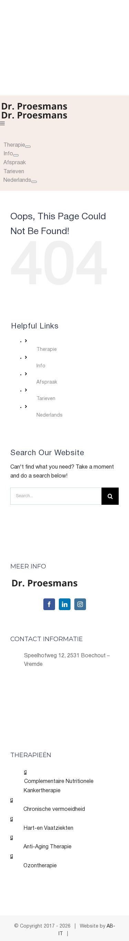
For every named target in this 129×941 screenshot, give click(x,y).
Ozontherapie (40, 866)
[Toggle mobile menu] (3, 123)
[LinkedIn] (65, 604)
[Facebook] (49, 604)
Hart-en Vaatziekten (48, 828)
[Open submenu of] (28, 147)
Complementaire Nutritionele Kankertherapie (58, 786)
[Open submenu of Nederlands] (34, 182)
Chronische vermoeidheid (54, 809)
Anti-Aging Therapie (47, 847)
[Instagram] (80, 604)
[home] (44, 583)
